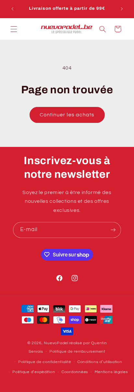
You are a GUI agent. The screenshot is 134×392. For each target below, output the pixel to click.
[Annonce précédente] (12, 9)
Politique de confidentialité (44, 362)
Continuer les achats (67, 114)
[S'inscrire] (113, 230)
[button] (13, 28)
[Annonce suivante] (121, 9)
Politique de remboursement (77, 351)
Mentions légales (111, 372)
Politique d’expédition (33, 372)
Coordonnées (74, 372)
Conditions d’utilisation (99, 362)
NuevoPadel (56, 343)
